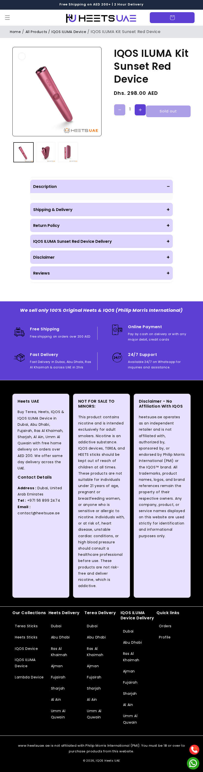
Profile (165, 637)
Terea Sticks (26, 626)
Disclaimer (101, 257)
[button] (7, 17)
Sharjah (58, 688)
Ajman (57, 666)
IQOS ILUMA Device (68, 31)
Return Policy (101, 225)
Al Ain (56, 699)
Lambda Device (29, 677)
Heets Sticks (26, 637)
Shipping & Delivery (101, 209)
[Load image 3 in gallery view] (68, 152)
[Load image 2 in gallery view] (46, 152)
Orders (165, 626)
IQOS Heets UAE (108, 761)
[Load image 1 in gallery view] (23, 152)
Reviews (101, 273)
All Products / (37, 31)
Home (15, 31)
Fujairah (58, 677)
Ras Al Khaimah (59, 651)
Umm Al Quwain (58, 714)
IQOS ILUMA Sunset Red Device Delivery (101, 241)
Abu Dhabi (60, 637)
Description (101, 186)
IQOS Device (26, 648)
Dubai (56, 626)
